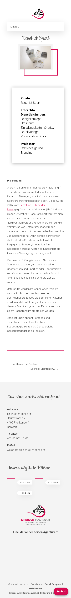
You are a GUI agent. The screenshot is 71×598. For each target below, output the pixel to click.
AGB (38, 593)
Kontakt (61, 591)
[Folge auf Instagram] (11, 482)
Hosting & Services (52, 593)
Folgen (25, 482)
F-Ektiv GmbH (35, 588)
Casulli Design (52, 584)
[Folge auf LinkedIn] (11, 493)
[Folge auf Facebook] (39, 482)
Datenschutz (28, 593)
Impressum (15, 593)
